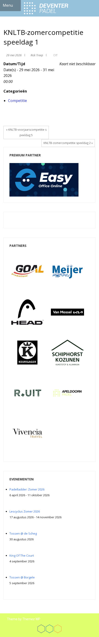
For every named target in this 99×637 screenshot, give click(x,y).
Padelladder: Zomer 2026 (26, 489)
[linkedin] (49, 628)
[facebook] (41, 628)
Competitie (17, 100)
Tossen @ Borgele (22, 577)
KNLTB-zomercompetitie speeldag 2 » (68, 143)
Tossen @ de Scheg (23, 533)
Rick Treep (37, 55)
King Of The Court (21, 555)
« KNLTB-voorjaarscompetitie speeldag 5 (26, 132)
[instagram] (57, 628)
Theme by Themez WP (23, 619)
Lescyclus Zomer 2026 (24, 511)
